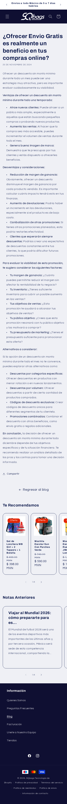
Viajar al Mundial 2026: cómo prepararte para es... (29, 618)
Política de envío (48, 788)
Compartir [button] (13, 474)
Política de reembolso (25, 788)
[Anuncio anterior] (6, 4)
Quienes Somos (16, 700)
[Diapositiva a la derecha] (41, 582)
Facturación (14, 724)
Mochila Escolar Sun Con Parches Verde (42, 545)
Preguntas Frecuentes (20, 708)
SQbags (30, 778)
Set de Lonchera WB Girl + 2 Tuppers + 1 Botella (15, 547)
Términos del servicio (52, 783)
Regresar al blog (36, 489)
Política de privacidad (26, 783)
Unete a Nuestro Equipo (21, 732)
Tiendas (11, 740)
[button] (7, 16)
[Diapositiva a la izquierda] (26, 582)
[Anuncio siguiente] (60, 4)
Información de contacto (35, 793)
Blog (10, 716)
